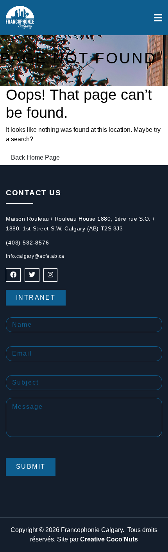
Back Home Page (35, 157)
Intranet (35, 297)
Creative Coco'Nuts (109, 539)
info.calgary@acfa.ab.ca (35, 256)
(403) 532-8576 (27, 242)
